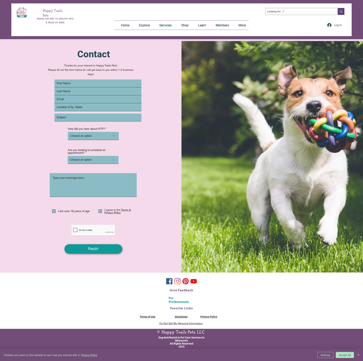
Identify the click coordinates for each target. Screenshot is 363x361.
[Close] (358, 355)
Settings (325, 355)
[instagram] (177, 281)
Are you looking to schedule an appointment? (86, 151)
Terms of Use (147, 316)
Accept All (345, 355)
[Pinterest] (185, 281)
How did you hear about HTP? (86, 128)
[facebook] (169, 281)
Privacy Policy (89, 355)
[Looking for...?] (341, 11)
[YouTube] (194, 281)
